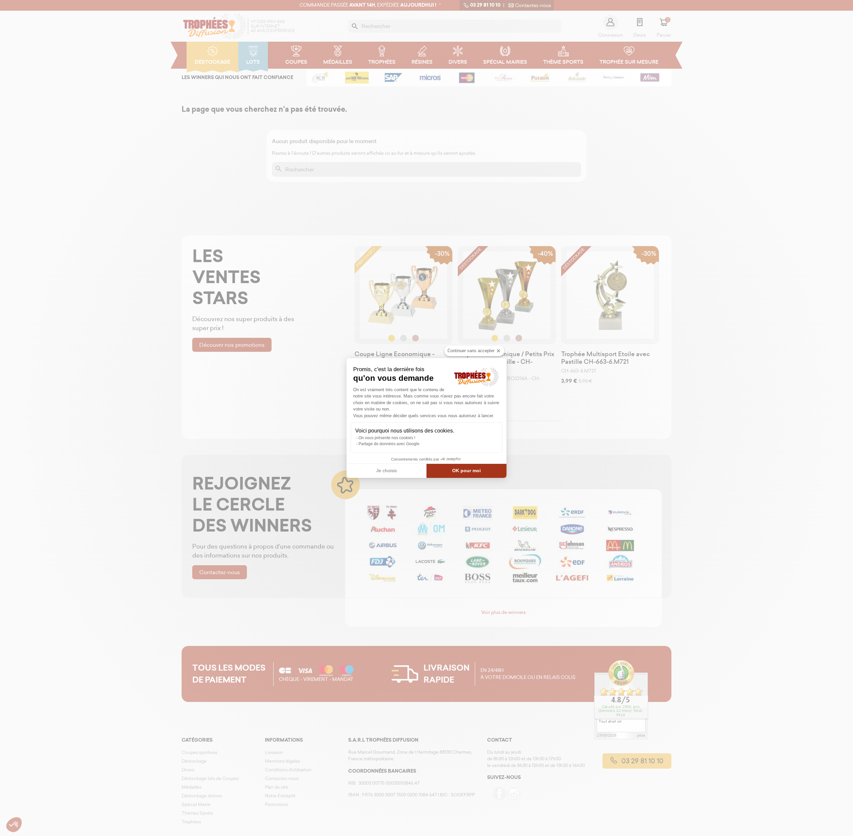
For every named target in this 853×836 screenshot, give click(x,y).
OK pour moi (466, 470)
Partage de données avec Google (389, 444)
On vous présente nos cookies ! (387, 438)
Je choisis (386, 470)
